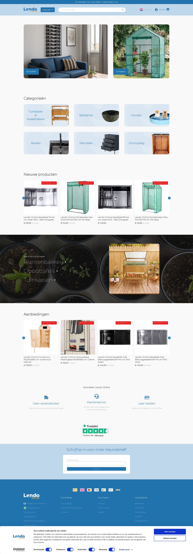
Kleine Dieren (104, 508)
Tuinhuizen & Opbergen (71, 508)
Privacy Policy (30, 525)
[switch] (70, 549)
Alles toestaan (169, 532)
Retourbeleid (30, 517)
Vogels (101, 512)
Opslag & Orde (141, 521)
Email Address (73, 460)
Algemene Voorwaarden (34, 521)
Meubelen (139, 508)
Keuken (138, 516)
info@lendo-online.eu (36, 503)
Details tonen (124, 550)
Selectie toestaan (170, 538)
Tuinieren (65, 512)
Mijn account (29, 512)
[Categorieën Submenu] (53, 9)
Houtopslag (66, 503)
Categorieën (46, 10)
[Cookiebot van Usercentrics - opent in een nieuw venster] (19, 549)
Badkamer (139, 503)
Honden (101, 503)
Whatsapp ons (33, 508)
